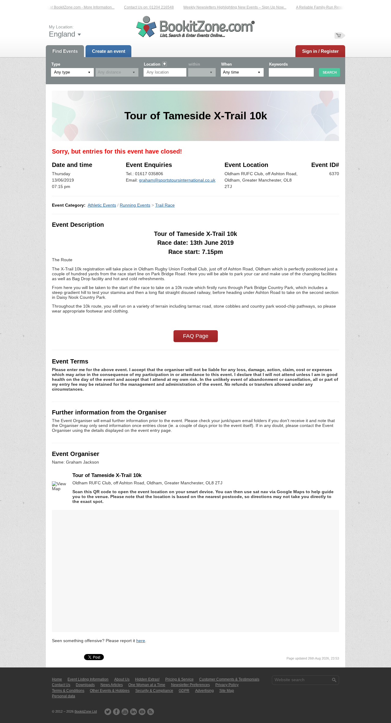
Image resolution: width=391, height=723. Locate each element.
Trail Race (165, 205)
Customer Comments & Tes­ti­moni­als (229, 679)
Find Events (65, 51)
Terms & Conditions (68, 691)
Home (57, 679)
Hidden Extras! (147, 679)
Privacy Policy (227, 685)
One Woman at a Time (146, 685)
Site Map (226, 691)
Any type (62, 72)
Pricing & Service (179, 679)
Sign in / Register (320, 51)
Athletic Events (102, 205)
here (140, 640)
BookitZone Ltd (86, 711)
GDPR (184, 691)
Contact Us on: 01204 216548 (141, 7)
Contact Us (61, 685)
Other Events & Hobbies (110, 691)
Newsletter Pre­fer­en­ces (190, 685)
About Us (122, 679)
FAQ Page (195, 336)
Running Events (135, 205)
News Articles (111, 685)
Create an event (108, 51)
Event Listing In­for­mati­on (88, 679)
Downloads (85, 685)
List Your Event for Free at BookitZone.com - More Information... (55, 7)
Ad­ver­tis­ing (204, 691)
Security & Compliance (154, 691)
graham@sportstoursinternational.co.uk (177, 180)
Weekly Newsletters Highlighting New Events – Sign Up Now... (227, 7)
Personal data (63, 696)
